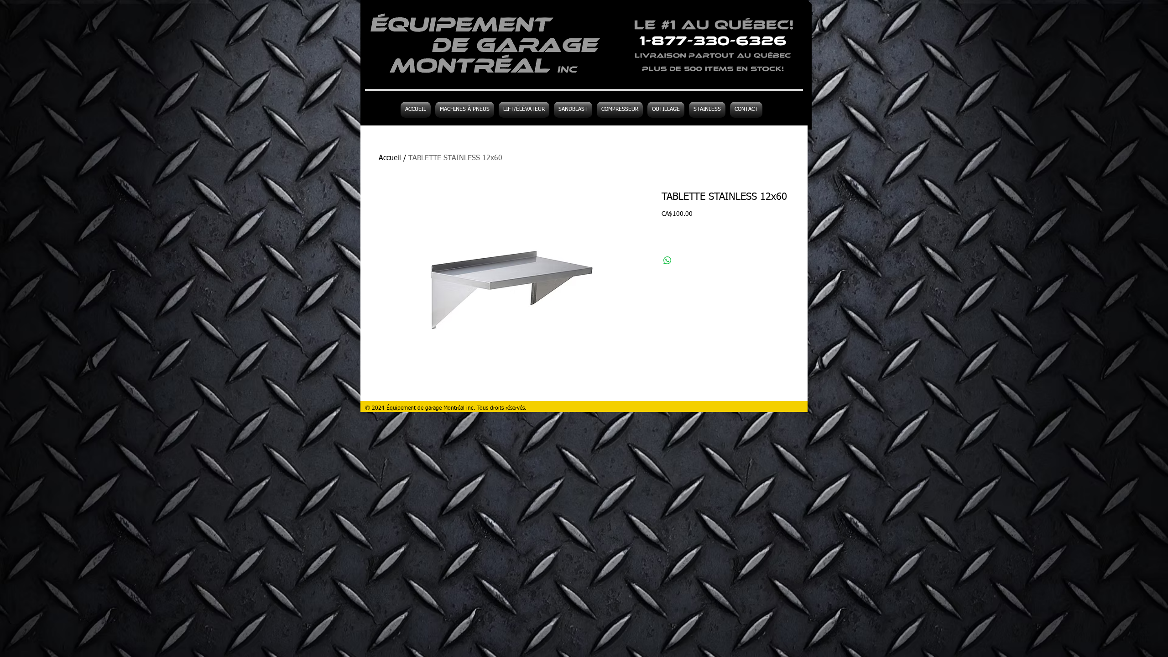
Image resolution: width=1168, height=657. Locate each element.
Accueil (390, 158)
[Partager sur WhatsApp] (667, 260)
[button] (666, 110)
